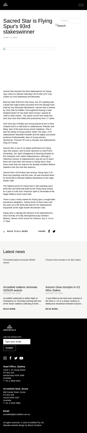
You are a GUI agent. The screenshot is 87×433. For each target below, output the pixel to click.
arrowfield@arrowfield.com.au (16, 414)
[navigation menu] (81, 5)
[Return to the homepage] (5, 4)
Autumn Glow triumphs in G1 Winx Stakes (63, 289)
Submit (9, 348)
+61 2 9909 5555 (12, 381)
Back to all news (17, 231)
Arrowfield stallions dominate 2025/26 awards (20, 289)
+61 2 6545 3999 (12, 403)
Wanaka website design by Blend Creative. (22, 425)
